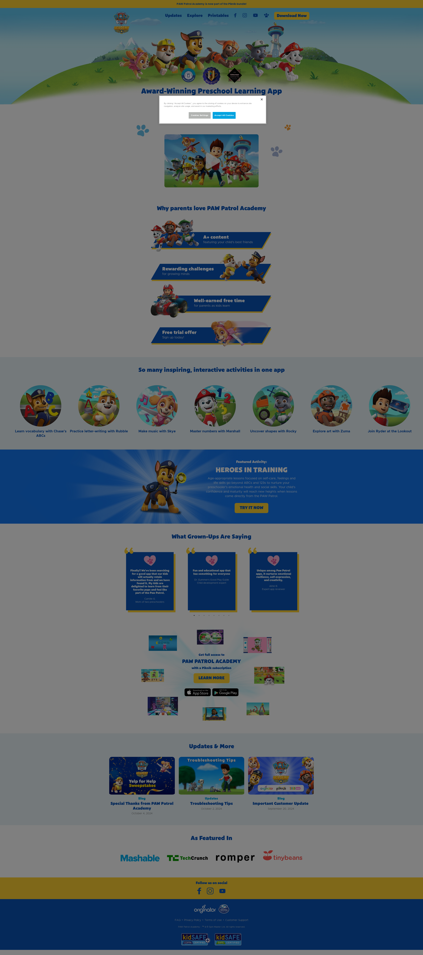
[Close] (261, 99)
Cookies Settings (199, 115)
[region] (212, 109)
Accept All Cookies (224, 115)
